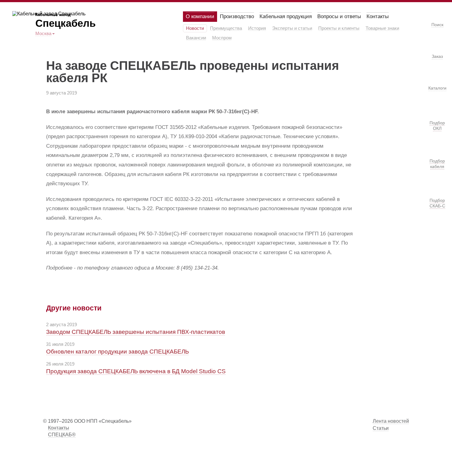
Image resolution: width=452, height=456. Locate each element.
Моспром (222, 37)
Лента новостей (391, 421)
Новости (195, 28)
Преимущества (226, 28)
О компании (200, 16)
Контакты (378, 16)
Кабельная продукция (286, 16)
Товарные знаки (382, 28)
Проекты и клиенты (338, 28)
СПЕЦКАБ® (62, 434)
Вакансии (196, 37)
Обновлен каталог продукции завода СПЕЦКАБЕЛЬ (117, 351)
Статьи (381, 428)
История (257, 28)
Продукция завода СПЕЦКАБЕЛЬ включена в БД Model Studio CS (136, 371)
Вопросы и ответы (339, 16)
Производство (237, 16)
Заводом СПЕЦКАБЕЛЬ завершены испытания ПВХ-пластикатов (135, 332)
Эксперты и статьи (292, 28)
